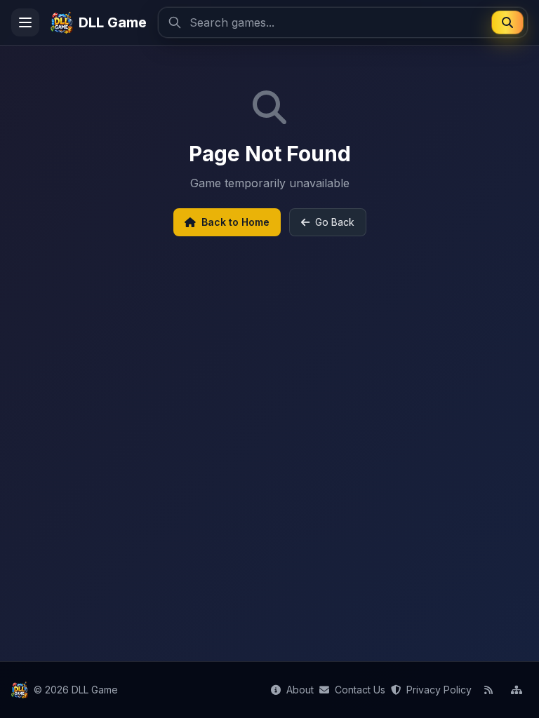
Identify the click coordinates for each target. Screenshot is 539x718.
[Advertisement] (269, 424)
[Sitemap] (516, 690)
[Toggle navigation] (25, 22)
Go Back (334, 222)
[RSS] (488, 690)
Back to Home (235, 222)
